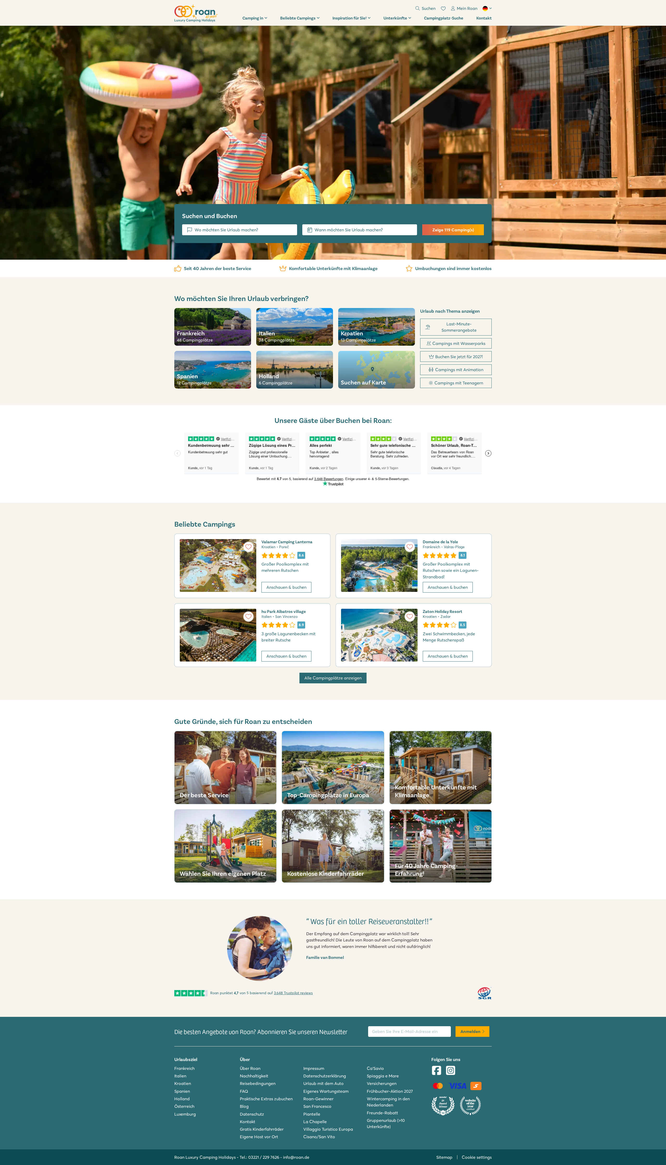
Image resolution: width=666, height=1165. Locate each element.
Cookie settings (477, 1157)
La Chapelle (315, 1121)
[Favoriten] (443, 8)
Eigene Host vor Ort (259, 1136)
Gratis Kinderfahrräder (262, 1129)
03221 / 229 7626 (263, 1157)
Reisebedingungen (258, 1083)
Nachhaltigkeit (254, 1075)
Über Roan (250, 1068)
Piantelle (311, 1114)
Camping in (252, 17)
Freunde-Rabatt (382, 1112)
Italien (180, 1075)
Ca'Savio (375, 1068)
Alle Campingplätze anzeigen (333, 677)
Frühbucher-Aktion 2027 (390, 1091)
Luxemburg (185, 1114)
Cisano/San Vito (319, 1136)
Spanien (182, 1091)
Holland (182, 1098)
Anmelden (470, 1031)
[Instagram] (450, 1071)
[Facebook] (436, 1071)
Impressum (313, 1068)
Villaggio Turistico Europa (328, 1129)
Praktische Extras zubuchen (266, 1098)
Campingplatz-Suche (443, 17)
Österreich (184, 1106)
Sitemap (444, 1157)
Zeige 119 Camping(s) (453, 229)
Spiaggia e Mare (383, 1075)
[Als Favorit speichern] (248, 547)
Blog (244, 1106)
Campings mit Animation (459, 369)
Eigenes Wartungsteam (326, 1091)
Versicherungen (381, 1083)
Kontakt (484, 17)
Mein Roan (467, 8)
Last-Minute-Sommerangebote (459, 327)
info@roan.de (296, 1157)
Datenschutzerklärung (324, 1075)
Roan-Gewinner (318, 1098)
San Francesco (317, 1106)
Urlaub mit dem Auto (323, 1083)
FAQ (244, 1091)
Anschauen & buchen (286, 587)
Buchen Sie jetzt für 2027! (459, 356)
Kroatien (182, 1083)
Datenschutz (252, 1114)
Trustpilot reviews (293, 993)
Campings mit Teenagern (458, 382)
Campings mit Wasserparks (458, 343)
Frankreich (184, 1068)
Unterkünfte (395, 17)
